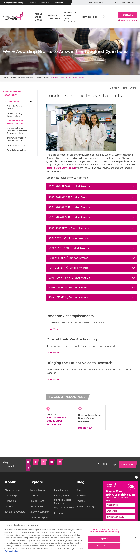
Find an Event (37, 501)
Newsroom (82, 495)
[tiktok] (29, 468)
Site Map (59, 513)
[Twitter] (36, 462)
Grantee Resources (16, 145)
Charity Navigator (39, 512)
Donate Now (85, 428)
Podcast (81, 501)
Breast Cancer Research (21, 78)
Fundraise (35, 495)
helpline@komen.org (14, 3)
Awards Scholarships (16, 150)
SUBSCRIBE (127, 465)
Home (5, 78)
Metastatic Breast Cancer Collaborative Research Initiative (17, 130)
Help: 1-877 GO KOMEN (39, 3)
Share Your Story (85, 506)
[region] (70, 537)
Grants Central (37, 490)
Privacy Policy (61, 495)
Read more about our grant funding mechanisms (58, 421)
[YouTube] (52, 462)
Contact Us (58, 3)
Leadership (11, 495)
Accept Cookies (104, 546)
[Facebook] (29, 462)
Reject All (104, 539)
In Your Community (15, 512)
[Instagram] (44, 462)
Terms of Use (36, 506)
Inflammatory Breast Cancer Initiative (16, 139)
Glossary (114, 87)
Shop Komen (61, 490)
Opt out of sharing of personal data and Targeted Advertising (104, 531)
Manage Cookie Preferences (62, 501)
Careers (9, 506)
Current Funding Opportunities (14, 115)
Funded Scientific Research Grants (15, 122)
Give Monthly (128, 20)
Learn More (52, 329)
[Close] (136, 537)
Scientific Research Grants (16, 107)
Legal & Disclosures (64, 507)
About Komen (12, 490)
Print (124, 87)
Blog (79, 490)
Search (104, 17)
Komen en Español (39, 517)
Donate (127, 15)
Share (133, 87)
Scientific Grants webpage (61, 168)
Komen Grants (42, 78)
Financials (10, 501)
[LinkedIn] (60, 462)
